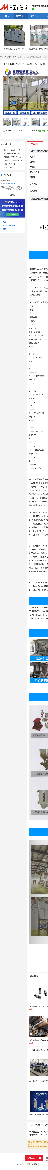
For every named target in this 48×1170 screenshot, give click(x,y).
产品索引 (6, 222)
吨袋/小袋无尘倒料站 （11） (14, 160)
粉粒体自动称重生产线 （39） (15, 150)
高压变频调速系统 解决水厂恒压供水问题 (17, 49)
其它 (14, 57)
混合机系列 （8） (10, 164)
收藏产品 (8, 131)
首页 (1, 57)
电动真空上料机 (35, 1134)
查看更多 (12, 195)
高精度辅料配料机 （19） (13, 157)
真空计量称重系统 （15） (13, 154)
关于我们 (20, 1164)
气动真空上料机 (35, 1132)
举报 (20, 131)
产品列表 (8, 57)
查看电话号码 (11, 184)
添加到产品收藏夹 (9, 225)
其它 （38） (8, 167)
